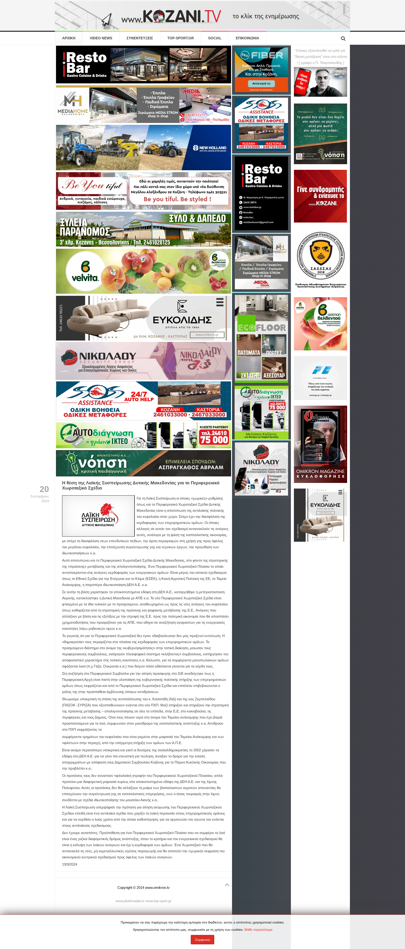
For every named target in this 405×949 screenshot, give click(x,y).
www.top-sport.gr (158, 901)
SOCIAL (214, 38)
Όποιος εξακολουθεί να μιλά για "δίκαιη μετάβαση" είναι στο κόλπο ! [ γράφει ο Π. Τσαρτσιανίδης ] (320, 57)
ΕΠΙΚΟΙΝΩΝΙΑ (247, 38)
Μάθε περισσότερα (258, 929)
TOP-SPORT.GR (180, 38)
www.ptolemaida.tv (130, 901)
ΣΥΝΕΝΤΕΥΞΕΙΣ (140, 38)
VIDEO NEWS (101, 38)
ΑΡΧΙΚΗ (68, 38)
